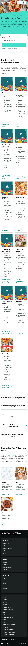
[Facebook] (2, 643)
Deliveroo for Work (7, 546)
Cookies (5, 622)
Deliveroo (5, 2)
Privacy (4, 619)
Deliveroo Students (7, 548)
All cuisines (5, 564)
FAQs (4, 612)
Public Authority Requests (9, 632)
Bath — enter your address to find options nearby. (13, 36)
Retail (4, 586)
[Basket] (18, 2)
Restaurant (5, 581)
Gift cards (5, 553)
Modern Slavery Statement (9, 624)
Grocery (4, 583)
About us (5, 599)
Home (2, 15)
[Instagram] (8, 643)
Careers (4, 591)
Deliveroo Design (7, 607)
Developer (5, 588)
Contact (4, 614)
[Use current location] (24, 41)
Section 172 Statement (8, 629)
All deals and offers (7, 567)
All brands (5, 562)
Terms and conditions (8, 617)
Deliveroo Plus (6, 543)
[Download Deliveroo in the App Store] (6, 533)
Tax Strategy (5, 627)
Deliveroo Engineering (8, 609)
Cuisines (7, 15)
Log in (3, 48)
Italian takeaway (15, 15)
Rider (4, 578)
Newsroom (5, 602)
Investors (5, 604)
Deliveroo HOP (6, 551)
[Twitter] (5, 643)
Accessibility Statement (8, 634)
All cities (5, 569)
